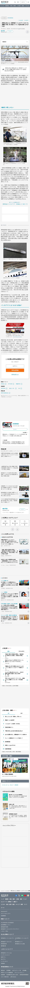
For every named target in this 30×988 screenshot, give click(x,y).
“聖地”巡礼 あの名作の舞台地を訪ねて (14, 730)
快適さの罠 (11, 804)
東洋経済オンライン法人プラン (7, 938)
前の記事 (21, 20)
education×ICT (4, 911)
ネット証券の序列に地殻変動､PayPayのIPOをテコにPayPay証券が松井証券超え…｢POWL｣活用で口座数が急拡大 (9, 607)
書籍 (15, 901)
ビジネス (4, 17)
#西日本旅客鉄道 (4, 392)
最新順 (7, 5)
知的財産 (3, 974)
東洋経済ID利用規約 (24, 974)
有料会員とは (15, 374)
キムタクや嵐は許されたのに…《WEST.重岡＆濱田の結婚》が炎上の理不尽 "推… (14, 673)
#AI (19, 388)
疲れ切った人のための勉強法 (15, 794)
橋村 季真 (3, 30)
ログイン (23, 2)
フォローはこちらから (17, 336)
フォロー (10, 31)
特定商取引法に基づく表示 (12, 974)
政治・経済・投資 (10, 904)
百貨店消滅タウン (9, 727)
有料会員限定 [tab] (21, 651)
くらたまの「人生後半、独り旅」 (13, 723)
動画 (23, 5)
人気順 (18, 5)
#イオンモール (5, 785)
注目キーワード (6, 781)
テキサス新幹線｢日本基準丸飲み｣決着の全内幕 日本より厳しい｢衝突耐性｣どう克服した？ (9, 501)
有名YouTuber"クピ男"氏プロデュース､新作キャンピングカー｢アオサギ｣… (14, 661)
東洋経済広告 (4, 943)
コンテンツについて (5, 955)
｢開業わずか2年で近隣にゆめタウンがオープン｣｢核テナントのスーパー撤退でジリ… (14, 667)
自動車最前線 (8, 748)
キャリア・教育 (19, 904)
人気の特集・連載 (7, 710)
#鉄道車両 (3, 388)
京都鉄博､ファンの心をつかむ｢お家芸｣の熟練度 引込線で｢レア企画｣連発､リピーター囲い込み (9, 487)
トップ (2, 5)
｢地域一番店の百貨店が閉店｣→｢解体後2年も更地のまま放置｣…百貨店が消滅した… (14, 655)
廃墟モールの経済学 (9, 720)
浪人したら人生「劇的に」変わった (13, 716)
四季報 (9, 901)
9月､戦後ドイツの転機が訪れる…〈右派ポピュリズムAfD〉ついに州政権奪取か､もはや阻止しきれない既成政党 (9, 584)
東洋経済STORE (4, 926)
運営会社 (3, 970)
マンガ (27, 5)
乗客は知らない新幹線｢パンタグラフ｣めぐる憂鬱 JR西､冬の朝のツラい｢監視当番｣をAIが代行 (15, 24)
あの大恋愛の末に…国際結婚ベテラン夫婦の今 (16, 734)
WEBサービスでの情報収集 (7, 972)
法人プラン (3, 959)
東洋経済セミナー (19, 941)
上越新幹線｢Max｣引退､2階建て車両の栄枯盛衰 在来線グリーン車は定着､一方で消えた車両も (9, 468)
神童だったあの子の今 (10, 745)
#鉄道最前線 (10, 17)
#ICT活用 (10, 383)
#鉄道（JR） (12, 388)
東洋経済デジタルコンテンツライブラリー (10, 929)
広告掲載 (24, 970)
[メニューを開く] (28, 2)
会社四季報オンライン (6, 924)
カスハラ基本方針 (5, 976)
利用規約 (3, 963)
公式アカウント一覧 (16, 970)
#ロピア (12, 785)
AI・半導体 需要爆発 (7, 774)
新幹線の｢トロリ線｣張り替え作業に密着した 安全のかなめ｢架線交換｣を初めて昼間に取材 (9, 474)
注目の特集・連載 (7, 756)
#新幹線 (2, 383)
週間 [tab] (21, 713)
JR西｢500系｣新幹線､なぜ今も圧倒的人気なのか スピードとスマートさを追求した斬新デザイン (9, 455)
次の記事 (26, 20)
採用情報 (8, 970)
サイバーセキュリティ (6, 913)
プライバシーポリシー (19, 972)
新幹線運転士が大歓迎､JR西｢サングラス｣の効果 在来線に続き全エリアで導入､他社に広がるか (9, 494)
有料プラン (3, 957)
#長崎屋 (16, 785)
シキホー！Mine (4, 931)
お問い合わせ (13, 976)
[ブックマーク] (27, 31)
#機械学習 (18, 383)
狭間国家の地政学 (13, 814)
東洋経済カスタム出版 (20, 943)
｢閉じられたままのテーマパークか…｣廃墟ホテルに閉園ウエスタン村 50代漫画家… (15, 679)
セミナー (3, 901)
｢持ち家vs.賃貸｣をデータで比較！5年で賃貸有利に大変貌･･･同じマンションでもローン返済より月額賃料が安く (9, 619)
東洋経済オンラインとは (6, 952)
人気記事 (4, 648)
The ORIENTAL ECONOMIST (7, 922)
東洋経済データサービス (6, 941)
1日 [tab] (8, 713)
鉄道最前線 (16, 423)
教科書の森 (3, 945)
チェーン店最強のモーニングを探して (14, 738)
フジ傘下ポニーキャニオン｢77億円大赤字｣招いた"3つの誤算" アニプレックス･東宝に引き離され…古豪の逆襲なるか (9, 596)
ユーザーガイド (4, 961)
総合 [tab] (8, 651)
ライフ (25, 904)
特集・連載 (13, 5)
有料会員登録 (15, 370)
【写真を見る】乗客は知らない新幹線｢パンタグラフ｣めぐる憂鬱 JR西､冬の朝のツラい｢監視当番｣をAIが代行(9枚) (16, 69)
